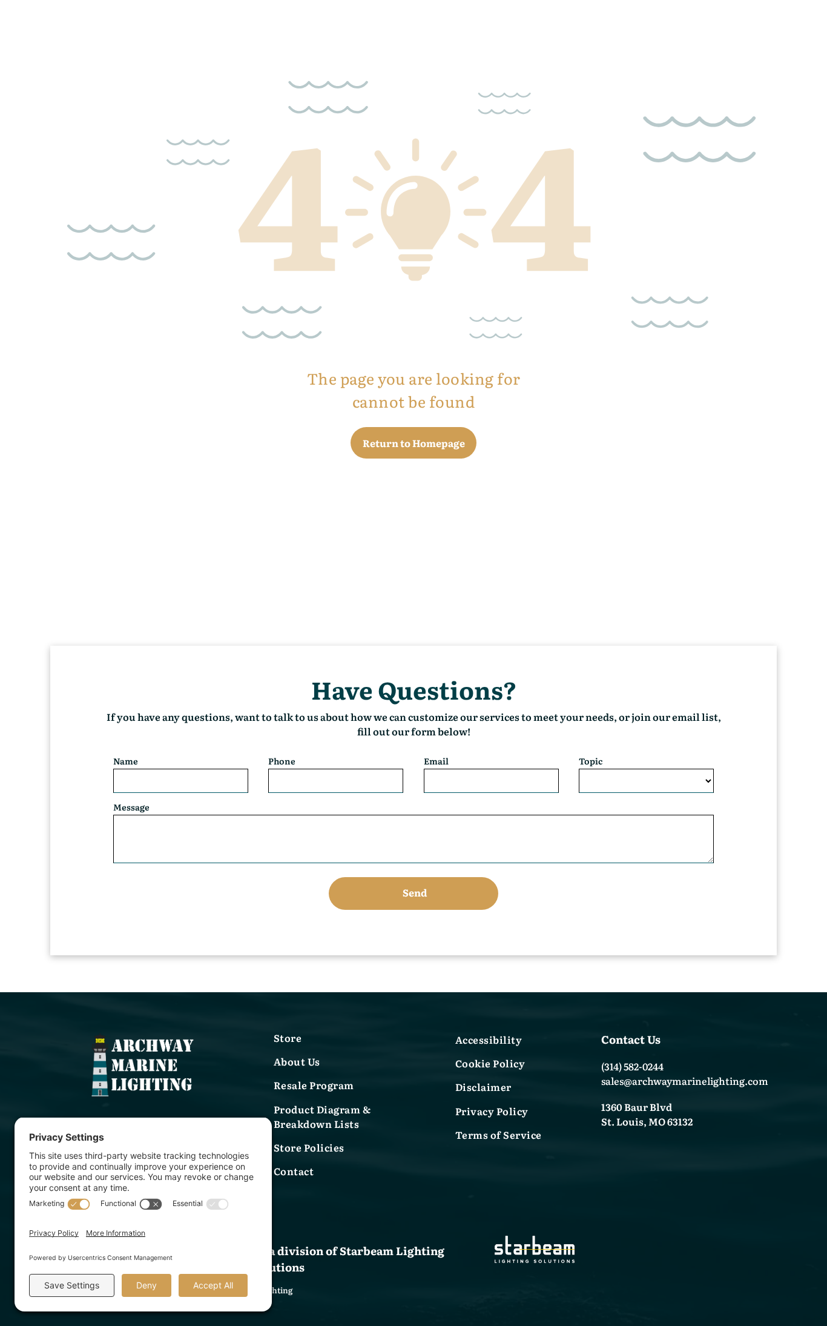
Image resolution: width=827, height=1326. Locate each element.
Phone (281, 761)
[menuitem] (323, 1038)
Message (131, 807)
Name (125, 761)
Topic (590, 761)
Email (436, 761)
